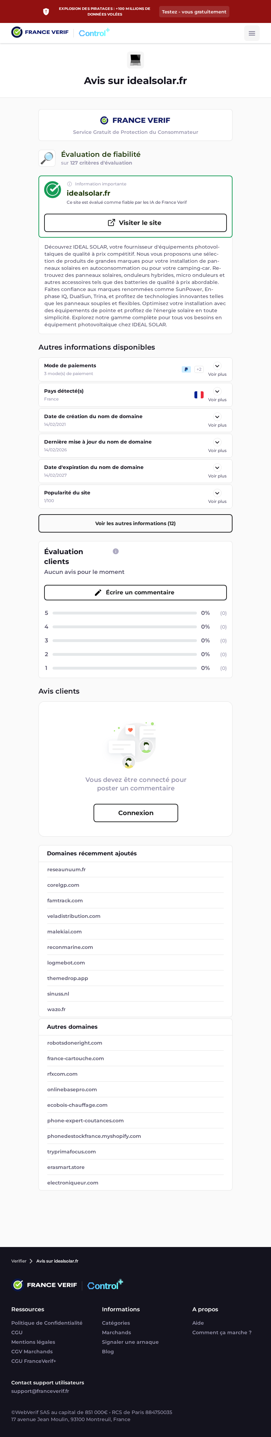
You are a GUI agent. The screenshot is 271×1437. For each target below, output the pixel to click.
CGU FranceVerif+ (33, 1361)
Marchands (116, 1332)
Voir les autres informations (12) (135, 523)
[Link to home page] (39, 33)
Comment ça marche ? (222, 1332)
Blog (108, 1351)
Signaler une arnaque (130, 1342)
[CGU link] (115, 551)
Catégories (116, 1323)
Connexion (135, 813)
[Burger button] (252, 33)
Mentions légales (33, 1342)
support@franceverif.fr (40, 1391)
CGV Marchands (32, 1351)
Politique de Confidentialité (47, 1323)
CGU (17, 1332)
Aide (198, 1323)
